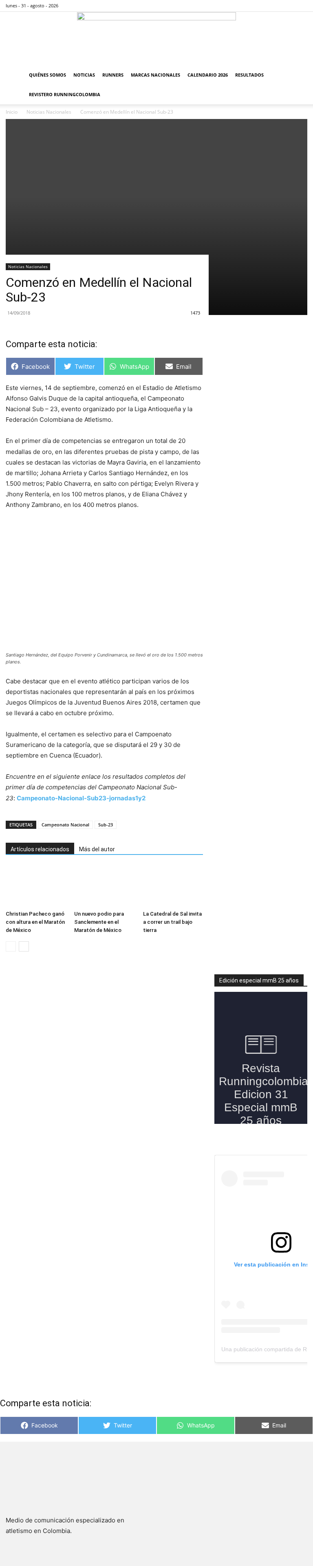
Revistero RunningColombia (64, 94)
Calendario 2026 (207, 75)
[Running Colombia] (156, 38)
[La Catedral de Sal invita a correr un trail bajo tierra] (173, 886)
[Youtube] (301, 5)
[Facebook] (261, 5)
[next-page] (24, 946)
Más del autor (97, 849)
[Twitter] (288, 5)
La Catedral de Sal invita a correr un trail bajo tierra (172, 922)
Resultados (249, 75)
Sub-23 (105, 825)
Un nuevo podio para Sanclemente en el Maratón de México (99, 922)
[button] (297, 75)
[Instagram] (274, 5)
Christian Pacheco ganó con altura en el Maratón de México (35, 922)
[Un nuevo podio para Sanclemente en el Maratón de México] (104, 886)
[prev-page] (11, 946)
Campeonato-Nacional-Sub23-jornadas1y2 (81, 798)
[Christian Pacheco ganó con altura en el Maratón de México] (36, 886)
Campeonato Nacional (65, 825)
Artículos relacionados (40, 849)
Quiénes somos (47, 75)
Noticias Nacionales (28, 266)
